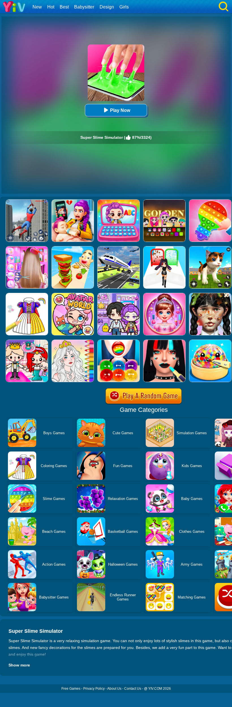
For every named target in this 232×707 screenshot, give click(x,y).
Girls (124, 7)
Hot (50, 7)
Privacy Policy (94, 689)
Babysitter (84, 7)
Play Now (120, 110)
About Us (114, 689)
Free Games (70, 689)
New (37, 7)
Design (107, 7)
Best (64, 7)
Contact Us (132, 689)
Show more (19, 665)
